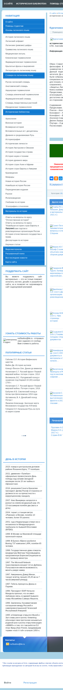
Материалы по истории (16, 211)
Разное (8, 194)
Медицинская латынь (15, 54)
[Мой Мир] (61, 178)
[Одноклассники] (56, 178)
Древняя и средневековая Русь (19, 135)
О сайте (9, 22)
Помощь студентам (14, 26)
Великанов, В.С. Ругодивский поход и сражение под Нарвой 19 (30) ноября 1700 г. (22, 380)
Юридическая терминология (18, 107)
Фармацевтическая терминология (21, 62)
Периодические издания (16, 190)
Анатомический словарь (16, 86)
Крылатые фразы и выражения (19, 66)
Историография (12, 139)
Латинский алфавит (14, 41)
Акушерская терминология (17, 90)
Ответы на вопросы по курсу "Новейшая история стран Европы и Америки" (22, 224)
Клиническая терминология (18, 58)
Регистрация (30, 682)
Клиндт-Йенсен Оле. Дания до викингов (23, 368)
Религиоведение (13, 198)
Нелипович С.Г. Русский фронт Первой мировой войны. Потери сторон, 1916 (23, 387)
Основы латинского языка (17, 30)
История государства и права (19, 152)
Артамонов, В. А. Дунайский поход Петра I (21, 398)
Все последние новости (16, 258)
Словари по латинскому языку (19, 75)
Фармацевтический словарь (18, 99)
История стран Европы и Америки (21, 169)
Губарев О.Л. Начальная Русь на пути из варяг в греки (22, 410)
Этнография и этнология (16, 206)
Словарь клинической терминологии (22, 94)
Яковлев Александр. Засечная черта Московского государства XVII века (22, 404)
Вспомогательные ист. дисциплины (21, 131)
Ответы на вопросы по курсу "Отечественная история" (18, 218)
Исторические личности (16, 144)
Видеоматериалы (13, 249)
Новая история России (15, 181)
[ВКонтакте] (51, 178)
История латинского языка (17, 37)
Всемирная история (14, 127)
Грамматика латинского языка (19, 49)
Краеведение (11, 173)
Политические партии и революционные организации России (22, 229)
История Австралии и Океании (19, 148)
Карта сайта (11, 262)
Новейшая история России (17, 185)
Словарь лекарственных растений (21, 103)
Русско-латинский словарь (17, 82)
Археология (10, 119)
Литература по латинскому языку (20, 70)
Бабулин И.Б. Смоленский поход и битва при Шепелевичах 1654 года (21, 393)
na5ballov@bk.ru (17, 644)
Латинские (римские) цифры (18, 45)
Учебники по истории (15, 202)
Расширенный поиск (14, 254)
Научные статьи (12, 244)
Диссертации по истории (16, 240)
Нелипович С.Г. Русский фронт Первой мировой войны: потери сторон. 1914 (23, 373)
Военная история (13, 123)
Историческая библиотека (17, 112)
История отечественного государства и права (23, 235)
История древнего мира (16, 160)
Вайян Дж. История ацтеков (18, 365)
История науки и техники (16, 156)
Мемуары (9, 177)
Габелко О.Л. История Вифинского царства (21, 360)
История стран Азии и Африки (19, 164)
